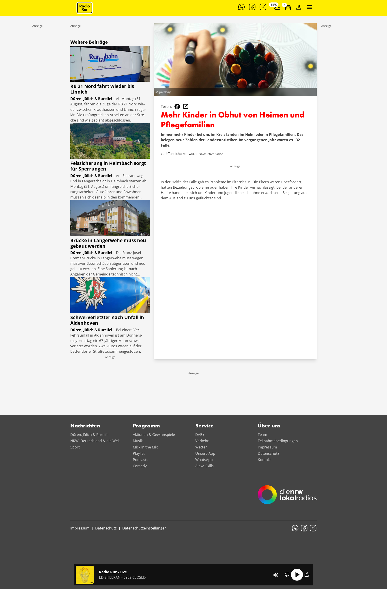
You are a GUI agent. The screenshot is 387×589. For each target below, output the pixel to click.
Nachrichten (85, 426)
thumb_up (307, 574)
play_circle (297, 575)
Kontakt (264, 459)
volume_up (276, 575)
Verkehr (202, 440)
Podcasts (140, 459)
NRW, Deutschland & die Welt (95, 440)
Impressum (267, 447)
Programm (146, 426)
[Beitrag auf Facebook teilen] (177, 106)
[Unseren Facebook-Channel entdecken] (252, 7)
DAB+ (199, 434)
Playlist (139, 453)
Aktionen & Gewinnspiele (154, 434)
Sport (75, 447)
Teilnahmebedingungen (278, 440)
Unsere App (205, 453)
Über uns (269, 426)
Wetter (201, 447)
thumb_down (287, 574)
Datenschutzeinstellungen (144, 528)
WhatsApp (204, 459)
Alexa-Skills (204, 465)
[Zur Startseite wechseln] (84, 8)
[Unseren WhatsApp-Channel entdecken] (241, 7)
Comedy (140, 465)
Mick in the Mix (145, 447)
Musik (138, 440)
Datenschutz (268, 453)
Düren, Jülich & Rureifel (89, 434)
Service (204, 426)
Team (262, 434)
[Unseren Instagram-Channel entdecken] (263, 7)
